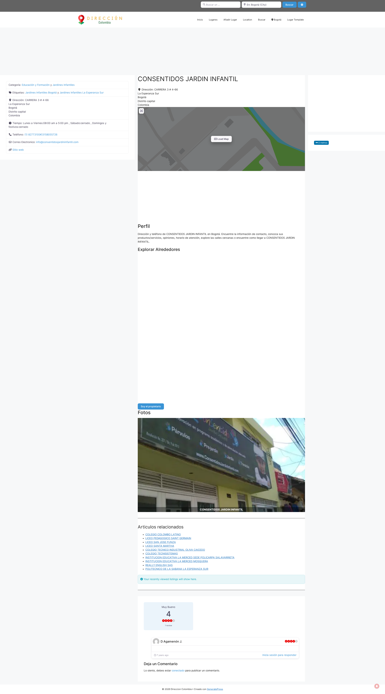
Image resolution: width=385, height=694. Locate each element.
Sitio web (18, 149)
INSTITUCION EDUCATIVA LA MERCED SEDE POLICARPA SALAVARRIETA (189, 557)
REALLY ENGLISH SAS (159, 565)
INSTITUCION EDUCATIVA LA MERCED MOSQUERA (176, 561)
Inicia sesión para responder (279, 655)
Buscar (290, 4)
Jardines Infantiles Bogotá (41, 92)
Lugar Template (295, 19)
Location (247, 19)
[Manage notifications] (376, 686)
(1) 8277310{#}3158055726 (41, 134)
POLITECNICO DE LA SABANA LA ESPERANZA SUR (176, 568)
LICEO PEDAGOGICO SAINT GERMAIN (168, 538)
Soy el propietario (151, 406)
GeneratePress (215, 689)
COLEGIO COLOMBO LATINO (163, 534)
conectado (178, 670)
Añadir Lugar (230, 19)
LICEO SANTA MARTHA (159, 545)
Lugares (213, 19)
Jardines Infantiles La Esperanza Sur (82, 92)
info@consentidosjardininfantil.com (57, 142)
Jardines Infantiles (63, 84)
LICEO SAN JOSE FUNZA (160, 542)
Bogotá (277, 19)
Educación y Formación (36, 84)
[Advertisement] (192, 50)
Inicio (200, 19)
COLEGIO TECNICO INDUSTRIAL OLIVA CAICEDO (175, 549)
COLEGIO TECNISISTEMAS (161, 553)
